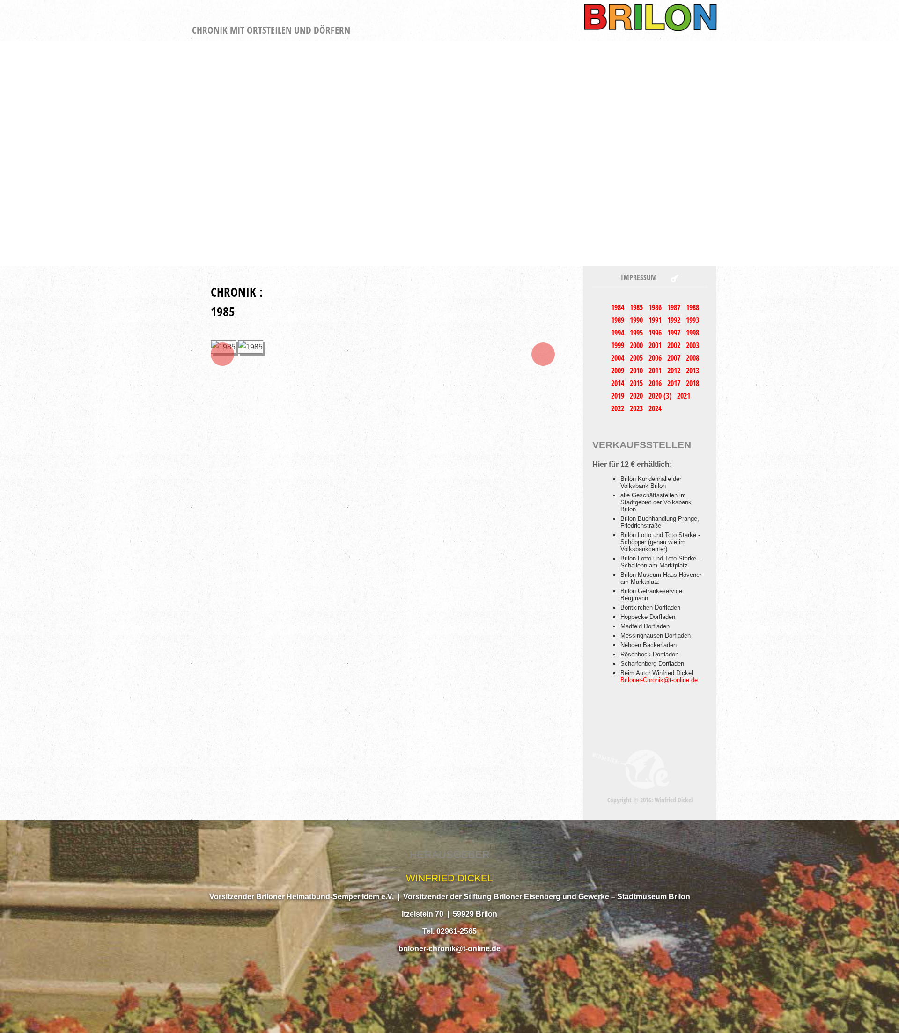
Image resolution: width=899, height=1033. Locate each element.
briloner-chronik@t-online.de (449, 949)
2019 (618, 396)
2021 (683, 396)
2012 (674, 370)
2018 (692, 383)
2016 (655, 383)
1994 (618, 332)
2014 (618, 383)
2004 (618, 358)
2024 (655, 408)
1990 (637, 320)
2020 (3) (660, 396)
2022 (618, 408)
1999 (618, 345)
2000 (637, 345)
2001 (655, 345)
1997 (674, 332)
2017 (674, 383)
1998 (692, 332)
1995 (637, 332)
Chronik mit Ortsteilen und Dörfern (271, 29)
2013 (692, 370)
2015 (637, 383)
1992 (674, 320)
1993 (692, 320)
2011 (655, 370)
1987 (674, 307)
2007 (674, 358)
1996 (655, 332)
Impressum (639, 277)
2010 (637, 370)
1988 (692, 307)
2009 (618, 370)
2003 (692, 345)
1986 (655, 307)
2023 (637, 408)
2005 (637, 358)
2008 (692, 358)
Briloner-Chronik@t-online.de (659, 680)
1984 (618, 307)
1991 (655, 320)
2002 (674, 345)
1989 (618, 320)
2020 (637, 396)
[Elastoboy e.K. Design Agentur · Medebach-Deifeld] (630, 769)
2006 (655, 358)
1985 (637, 307)
